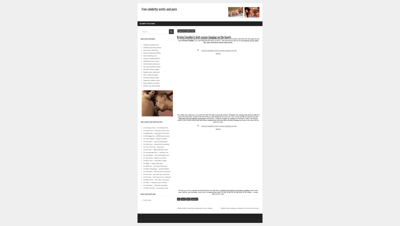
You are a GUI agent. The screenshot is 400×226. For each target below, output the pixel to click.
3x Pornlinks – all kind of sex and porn (157, 171)
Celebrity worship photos (152, 47)
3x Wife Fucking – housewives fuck (155, 188)
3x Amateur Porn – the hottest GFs (155, 128)
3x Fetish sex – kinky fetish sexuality (156, 144)
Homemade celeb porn (151, 64)
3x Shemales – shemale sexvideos (155, 185)
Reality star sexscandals (151, 86)
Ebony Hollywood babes (152, 53)
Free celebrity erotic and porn (159, 9)
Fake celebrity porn (150, 56)
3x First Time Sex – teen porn (153, 147)
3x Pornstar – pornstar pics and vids (156, 174)
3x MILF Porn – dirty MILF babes (155, 161)
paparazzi (195, 199)
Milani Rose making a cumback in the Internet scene (239, 208)
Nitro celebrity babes (150, 75)
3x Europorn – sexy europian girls (155, 141)
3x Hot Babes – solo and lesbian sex (156, 155)
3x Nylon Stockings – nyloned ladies (156, 169)
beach (183, 199)
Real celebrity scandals (151, 83)
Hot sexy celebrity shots (151, 67)
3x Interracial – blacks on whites (154, 158)
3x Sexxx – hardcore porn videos (155, 182)
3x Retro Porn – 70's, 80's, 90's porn (156, 180)
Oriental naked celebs (151, 78)
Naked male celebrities (151, 72)
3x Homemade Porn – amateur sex (155, 152)
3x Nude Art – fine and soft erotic (155, 166)
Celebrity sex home (147, 24)
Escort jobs (147, 200)
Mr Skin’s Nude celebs (151, 69)
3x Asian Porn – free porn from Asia (156, 131)
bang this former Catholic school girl (192, 118)
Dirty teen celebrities (150, 50)
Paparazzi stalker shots (186, 31)
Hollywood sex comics (151, 61)
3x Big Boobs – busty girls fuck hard (156, 133)
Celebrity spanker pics (151, 45)
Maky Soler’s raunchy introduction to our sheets (195, 208)
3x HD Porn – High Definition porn (155, 150)
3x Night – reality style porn (153, 163)
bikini (188, 199)
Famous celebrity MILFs (151, 58)
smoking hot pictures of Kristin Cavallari (235, 190)
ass (179, 199)
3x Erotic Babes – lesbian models (155, 139)
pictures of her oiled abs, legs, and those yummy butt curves (231, 41)
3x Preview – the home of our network (157, 177)
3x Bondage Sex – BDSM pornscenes (156, 136)
